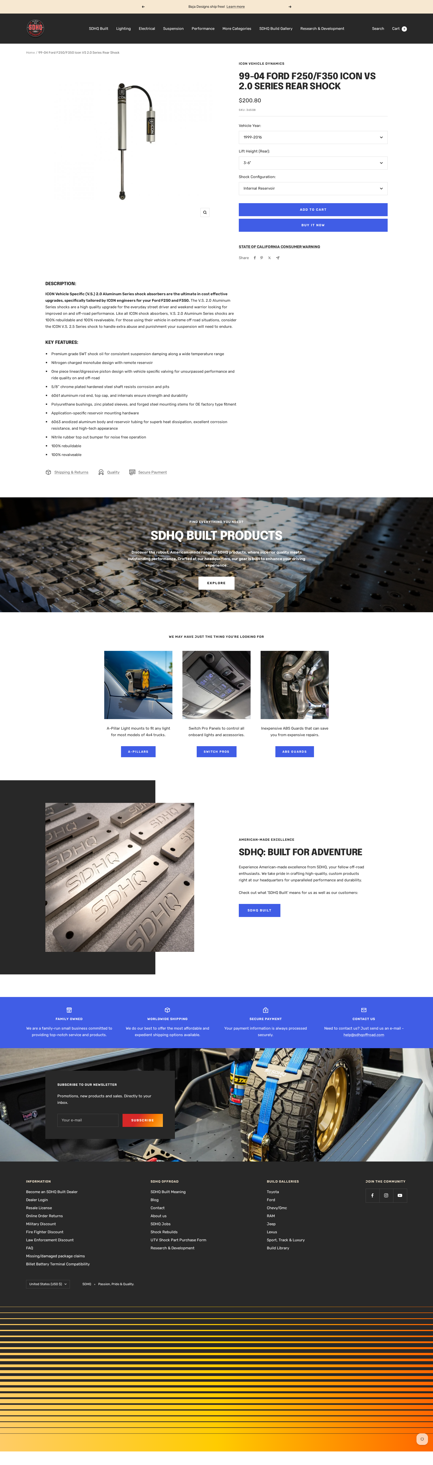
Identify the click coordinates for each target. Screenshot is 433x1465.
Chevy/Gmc (277, 1208)
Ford (271, 1200)
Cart (398, 28)
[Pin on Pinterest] (261, 258)
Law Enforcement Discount (50, 1240)
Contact (158, 1208)
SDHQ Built (98, 28)
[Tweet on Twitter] (269, 258)
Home (30, 52)
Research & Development (322, 28)
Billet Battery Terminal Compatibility (58, 1264)
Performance (203, 28)
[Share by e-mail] (277, 258)
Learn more (236, 7)
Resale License (39, 1208)
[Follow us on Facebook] (372, 1195)
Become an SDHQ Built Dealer (52, 1192)
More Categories (237, 28)
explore (216, 583)
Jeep (271, 1224)
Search (378, 28)
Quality (113, 472)
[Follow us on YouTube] (400, 1195)
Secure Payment (152, 472)
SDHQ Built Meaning (168, 1192)
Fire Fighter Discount (44, 1232)
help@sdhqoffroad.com (364, 1035)
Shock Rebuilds (164, 1232)
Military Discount (41, 1224)
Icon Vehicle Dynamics (261, 63)
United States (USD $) (45, 1284)
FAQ (29, 1248)
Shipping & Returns (71, 472)
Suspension (173, 28)
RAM (271, 1216)
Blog (155, 1200)
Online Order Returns (44, 1216)
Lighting (123, 28)
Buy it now (313, 225)
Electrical (147, 28)
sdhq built (260, 910)
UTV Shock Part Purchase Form (178, 1240)
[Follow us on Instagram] (386, 1195)
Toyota (273, 1192)
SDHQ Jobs (161, 1224)
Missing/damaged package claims (55, 1256)
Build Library (278, 1248)
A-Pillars (138, 751)
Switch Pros (217, 751)
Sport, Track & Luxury (286, 1240)
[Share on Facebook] (255, 258)
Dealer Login (37, 1200)
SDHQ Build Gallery (275, 28)
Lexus (272, 1232)
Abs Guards (294, 751)
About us (159, 1216)
